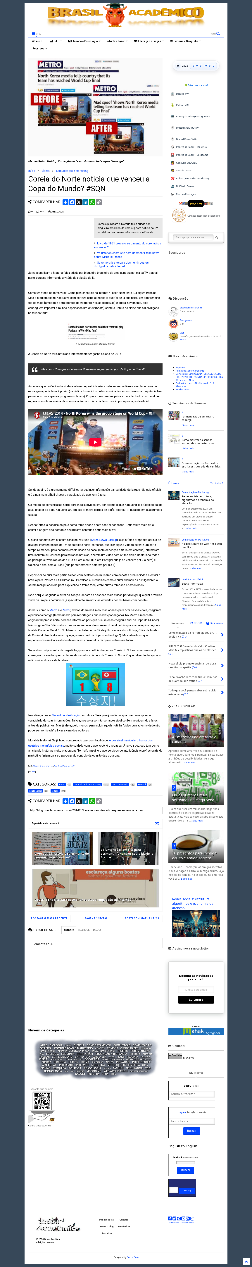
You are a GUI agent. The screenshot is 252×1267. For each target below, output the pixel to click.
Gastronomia (57, 1059)
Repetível (180, 367)
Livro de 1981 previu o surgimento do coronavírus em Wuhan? (62, 855)
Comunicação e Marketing (72, 170)
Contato (124, 1219)
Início (38, 41)
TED (148, 1068)
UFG (66, 1071)
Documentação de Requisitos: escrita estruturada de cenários (201, 464)
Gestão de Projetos (139, 1059)
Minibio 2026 (182, 389)
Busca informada (192, 583)
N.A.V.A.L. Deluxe (182, 186)
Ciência (79, 1045)
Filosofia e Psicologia (84, 41)
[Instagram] (192, 1219)
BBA (33, 772)
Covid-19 (112, 1048)
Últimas (173, 483)
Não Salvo (58, 766)
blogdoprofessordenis (191, 307)
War (182, 332)
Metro (53, 610)
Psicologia (92, 1068)
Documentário (140, 1051)
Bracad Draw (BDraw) (185, 127)
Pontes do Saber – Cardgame (189, 155)
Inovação (123, 1062)
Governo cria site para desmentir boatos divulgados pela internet (121, 264)
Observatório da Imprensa (43, 766)
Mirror (66, 610)
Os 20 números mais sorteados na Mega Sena (193, 797)
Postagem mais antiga (142, 918)
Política (74, 1068)
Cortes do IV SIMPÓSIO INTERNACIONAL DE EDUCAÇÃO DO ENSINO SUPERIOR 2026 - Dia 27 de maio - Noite (199, 377)
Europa (111, 1057)
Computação (121, 1045)
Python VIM (180, 105)
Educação (85, 1054)
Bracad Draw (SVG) (183, 139)
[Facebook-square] (170, 1219)
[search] (216, 237)
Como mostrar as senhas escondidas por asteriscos (198, 441)
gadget (80, 1074)
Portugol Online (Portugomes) (190, 116)
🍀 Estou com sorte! (196, 85)
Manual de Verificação (66, 715)
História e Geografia (185, 41)
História (60, 1062)
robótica (93, 1074)
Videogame (94, 1071)
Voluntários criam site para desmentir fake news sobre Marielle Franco (127, 853)
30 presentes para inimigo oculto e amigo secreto (194, 855)
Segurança (134, 1068)
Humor (73, 1062)
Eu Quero (196, 1000)
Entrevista (82, 1056)
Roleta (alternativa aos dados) (190, 178)
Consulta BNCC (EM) (184, 162)
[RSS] (188, 1219)
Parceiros (107, 1233)
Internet (82, 1065)
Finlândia (145, 1057)
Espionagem (99, 1057)
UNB (71, 1071)
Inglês (110, 1062)
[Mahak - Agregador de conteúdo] (196, 1034)
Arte (43, 1045)
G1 (74, 766)
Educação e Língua (149, 41)
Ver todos (216, 483)
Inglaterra (97, 1062)
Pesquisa (59, 1068)
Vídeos (46, 170)
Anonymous (186, 320)
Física (43, 1059)
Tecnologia (53, 1071)
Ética (105, 1074)
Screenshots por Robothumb (181, 1222)
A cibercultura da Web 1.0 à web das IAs (202, 545)
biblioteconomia (138, 1071)
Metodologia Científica (124, 1065)
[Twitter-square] (174, 1219)
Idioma (85, 1062)
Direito (123, 1050)
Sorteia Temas (181, 170)
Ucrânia (80, 1071)
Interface (66, 1065)
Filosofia (132, 1057)
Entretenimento (62, 1057)
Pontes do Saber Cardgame (190, 370)
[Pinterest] (179, 1219)
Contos (100, 1048)
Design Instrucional (103, 1051)
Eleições (135, 1054)
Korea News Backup (104, 540)
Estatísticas (124, 1226)
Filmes (120, 1057)
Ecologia (52, 1054)
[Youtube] (183, 1219)
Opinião (45, 1068)
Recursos (38, 48)
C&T (56, 41)
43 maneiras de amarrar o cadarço (198, 418)
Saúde (118, 1067)
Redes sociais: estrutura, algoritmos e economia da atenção (198, 500)
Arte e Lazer (117, 41)
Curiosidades (129, 1048)
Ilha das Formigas (183, 194)
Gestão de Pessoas (113, 1059)
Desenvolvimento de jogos (73, 1051)
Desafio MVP (180, 94)
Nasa (145, 1065)
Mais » (183, 339)
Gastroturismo (74, 1059)
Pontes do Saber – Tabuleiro (189, 147)
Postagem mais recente (49, 918)
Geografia (92, 1059)
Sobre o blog (107, 1226)
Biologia (56, 1045)
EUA (41, 1054)
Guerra (46, 1062)
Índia (113, 1074)
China (68, 1045)
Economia (67, 1054)
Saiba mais (188, 425)
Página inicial (96, 918)
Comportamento (99, 1045)
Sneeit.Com (133, 1257)
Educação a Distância (111, 1053)
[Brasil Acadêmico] (126, 25)
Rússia (107, 1068)
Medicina (98, 1065)
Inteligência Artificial (192, 579)
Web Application (115, 1071)
